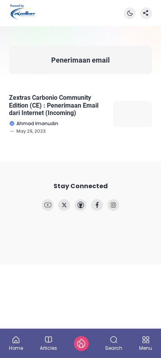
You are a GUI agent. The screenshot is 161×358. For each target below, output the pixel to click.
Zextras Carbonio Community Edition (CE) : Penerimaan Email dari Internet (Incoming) (53, 105)
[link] (48, 205)
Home (16, 348)
